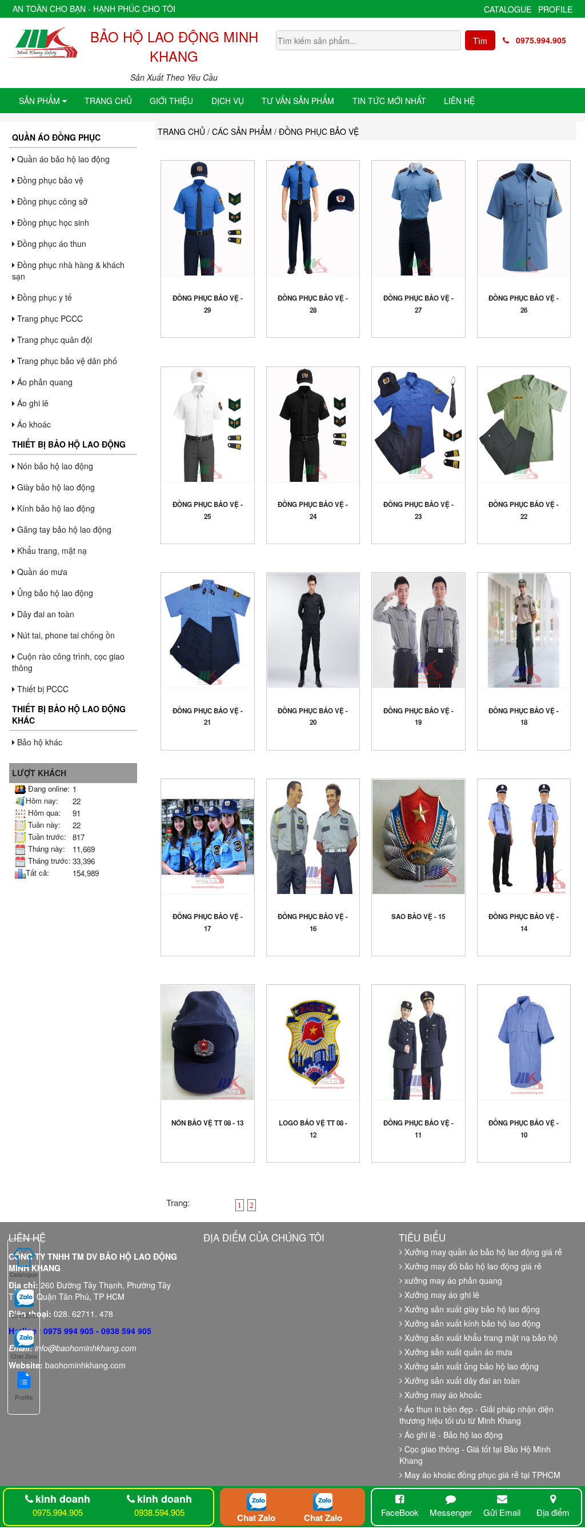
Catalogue (507, 9)
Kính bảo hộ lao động (55, 508)
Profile (555, 9)
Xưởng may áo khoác (442, 1394)
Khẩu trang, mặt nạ (51, 550)
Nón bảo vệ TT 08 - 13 (207, 1123)
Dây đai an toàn (44, 614)
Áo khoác (33, 424)
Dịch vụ (227, 100)
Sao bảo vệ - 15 (418, 916)
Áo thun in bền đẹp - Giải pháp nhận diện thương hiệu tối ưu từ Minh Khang (476, 1414)
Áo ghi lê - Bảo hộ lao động (452, 1434)
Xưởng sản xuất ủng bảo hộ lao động (470, 1366)
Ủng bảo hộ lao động (54, 592)
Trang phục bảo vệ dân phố (66, 360)
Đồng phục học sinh (52, 222)
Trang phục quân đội (53, 339)
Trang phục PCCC (49, 318)
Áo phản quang (44, 382)
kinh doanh (62, 1498)
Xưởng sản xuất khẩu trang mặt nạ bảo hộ (480, 1337)
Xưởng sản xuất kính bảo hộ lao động (471, 1323)
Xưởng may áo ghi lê (440, 1294)
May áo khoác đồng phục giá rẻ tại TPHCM (481, 1474)
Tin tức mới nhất (389, 100)
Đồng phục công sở (51, 201)
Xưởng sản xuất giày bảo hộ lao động (471, 1309)
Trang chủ (108, 100)
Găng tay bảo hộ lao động (63, 529)
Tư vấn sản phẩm (298, 100)
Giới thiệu (171, 100)
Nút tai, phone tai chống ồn (65, 635)
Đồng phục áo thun (50, 243)
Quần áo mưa (41, 571)
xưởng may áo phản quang (452, 1280)
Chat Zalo (256, 1517)
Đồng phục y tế (43, 297)
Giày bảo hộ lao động (55, 487)
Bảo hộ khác (38, 742)
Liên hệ (459, 100)
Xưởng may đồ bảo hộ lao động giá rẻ (472, 1266)
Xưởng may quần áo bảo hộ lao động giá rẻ (482, 1251)
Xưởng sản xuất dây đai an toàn (461, 1380)
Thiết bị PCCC (42, 688)
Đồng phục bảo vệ (49, 180)
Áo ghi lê (32, 403)
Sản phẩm (40, 100)
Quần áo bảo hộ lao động (62, 159)
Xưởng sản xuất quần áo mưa (457, 1352)
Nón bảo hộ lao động (54, 466)
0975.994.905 (537, 40)
